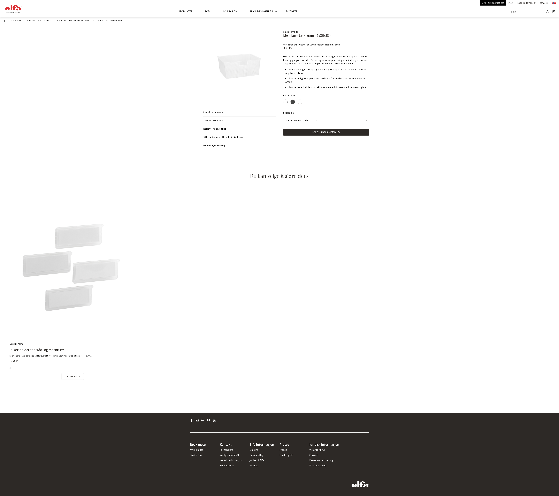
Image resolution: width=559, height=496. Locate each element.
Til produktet (73, 376)
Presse (283, 449)
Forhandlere (226, 449)
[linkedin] (203, 420)
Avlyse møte (196, 449)
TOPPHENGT (48, 20)
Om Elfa (254, 449)
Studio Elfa (196, 455)
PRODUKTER (16, 20)
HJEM (5, 20)
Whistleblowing (317, 465)
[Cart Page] (554, 11)
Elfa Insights (286, 455)
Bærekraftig (256, 455)
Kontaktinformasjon (231, 460)
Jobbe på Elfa (257, 460)
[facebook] (192, 420)
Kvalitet (254, 465)
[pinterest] (209, 420)
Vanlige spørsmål (229, 455)
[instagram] (198, 420)
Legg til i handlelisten (324, 131)
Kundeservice (227, 465)
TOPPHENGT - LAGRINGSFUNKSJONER (73, 20)
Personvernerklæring (321, 460)
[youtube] (214, 420)
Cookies (313, 455)
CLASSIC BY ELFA (32, 20)
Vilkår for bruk (317, 449)
